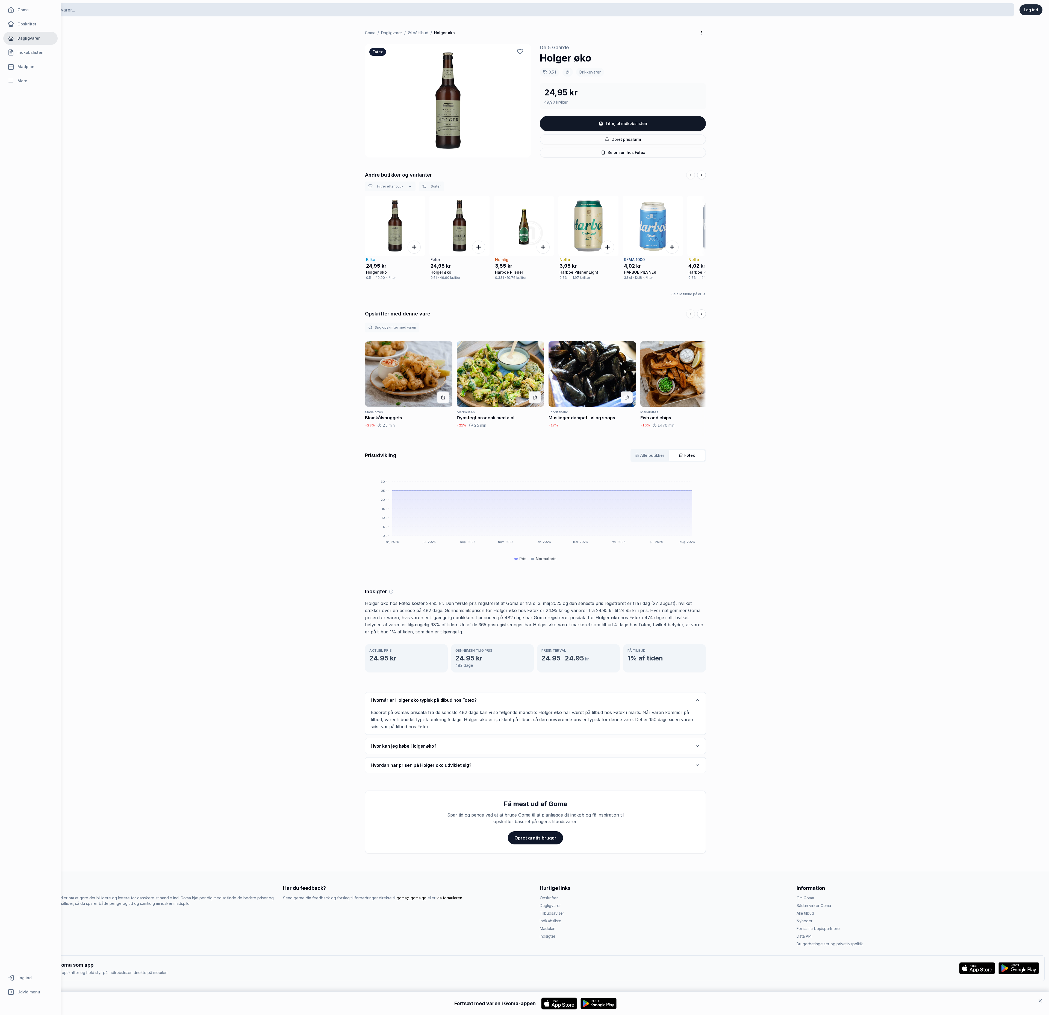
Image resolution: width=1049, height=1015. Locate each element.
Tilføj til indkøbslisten (626, 123)
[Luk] (1040, 1000)
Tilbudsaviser (552, 913)
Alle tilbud (805, 913)
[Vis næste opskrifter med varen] (701, 313)
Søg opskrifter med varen (395, 327)
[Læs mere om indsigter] (391, 591)
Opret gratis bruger (535, 838)
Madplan (547, 928)
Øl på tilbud (418, 32)
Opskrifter (549, 898)
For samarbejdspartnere (818, 928)
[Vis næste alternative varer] (701, 175)
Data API (804, 936)
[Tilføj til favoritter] (520, 51)
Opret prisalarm (626, 139)
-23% (370, 425)
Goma (370, 32)
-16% (645, 425)
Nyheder (804, 921)
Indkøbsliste (550, 921)
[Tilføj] (414, 247)
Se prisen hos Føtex (626, 152)
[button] (448, 100)
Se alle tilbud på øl (686, 294)
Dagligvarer (391, 32)
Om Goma (805, 898)
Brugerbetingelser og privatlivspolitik (830, 943)
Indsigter (547, 936)
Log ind (1031, 9)
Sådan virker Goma (814, 905)
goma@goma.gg (411, 898)
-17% (553, 425)
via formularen (449, 898)
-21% (461, 425)
